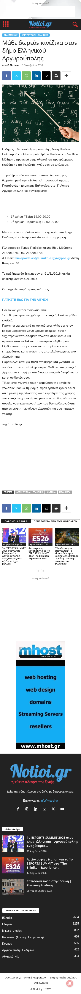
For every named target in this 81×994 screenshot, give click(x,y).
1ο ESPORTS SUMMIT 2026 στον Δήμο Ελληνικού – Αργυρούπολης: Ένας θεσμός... (52, 841)
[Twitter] (16, 75)
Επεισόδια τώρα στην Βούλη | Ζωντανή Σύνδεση (49, 883)
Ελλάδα (7, 917)
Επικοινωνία (40, 982)
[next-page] (43, 571)
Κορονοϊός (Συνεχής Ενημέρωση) (23, 937)
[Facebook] (6, 75)
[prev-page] (38, 571)
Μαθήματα (64, 492)
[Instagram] (27, 809)
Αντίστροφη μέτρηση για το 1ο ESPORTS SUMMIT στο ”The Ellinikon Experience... (50, 863)
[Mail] (45, 809)
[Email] (46, 75)
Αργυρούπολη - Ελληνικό (35, 35)
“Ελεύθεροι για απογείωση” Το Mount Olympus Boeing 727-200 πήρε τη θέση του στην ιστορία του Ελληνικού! (66, 555)
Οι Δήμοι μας (10, 35)
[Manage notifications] (69, 983)
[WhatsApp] (26, 75)
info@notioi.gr (49, 800)
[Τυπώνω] (56, 75)
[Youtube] (63, 809)
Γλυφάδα (7, 924)
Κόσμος (7, 943)
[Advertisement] (40, 11)
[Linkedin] (36, 75)
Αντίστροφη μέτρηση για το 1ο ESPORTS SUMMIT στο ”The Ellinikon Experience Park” (39, 553)
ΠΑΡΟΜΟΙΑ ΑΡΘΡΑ (16, 521)
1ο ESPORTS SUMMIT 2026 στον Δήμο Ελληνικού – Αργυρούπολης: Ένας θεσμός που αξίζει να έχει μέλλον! (14, 555)
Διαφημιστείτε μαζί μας (63, 977)
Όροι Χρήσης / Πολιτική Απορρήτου (25, 977)
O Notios (12, 65)
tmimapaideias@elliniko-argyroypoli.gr (41, 258)
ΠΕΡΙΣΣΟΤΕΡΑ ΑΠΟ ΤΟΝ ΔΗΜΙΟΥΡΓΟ (55, 521)
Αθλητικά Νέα (10, 956)
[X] (54, 809)
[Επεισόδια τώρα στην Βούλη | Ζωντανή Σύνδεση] (13, 887)
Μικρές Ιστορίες (12, 930)
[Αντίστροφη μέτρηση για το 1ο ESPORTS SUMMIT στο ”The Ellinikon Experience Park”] (41, 537)
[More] (66, 75)
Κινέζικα (51, 492)
